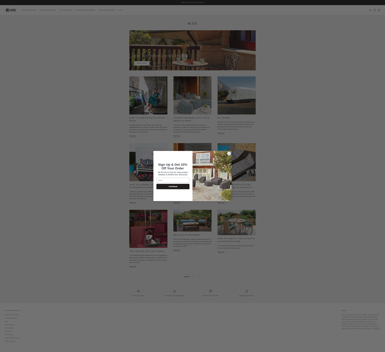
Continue (173, 186)
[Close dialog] (229, 153)
